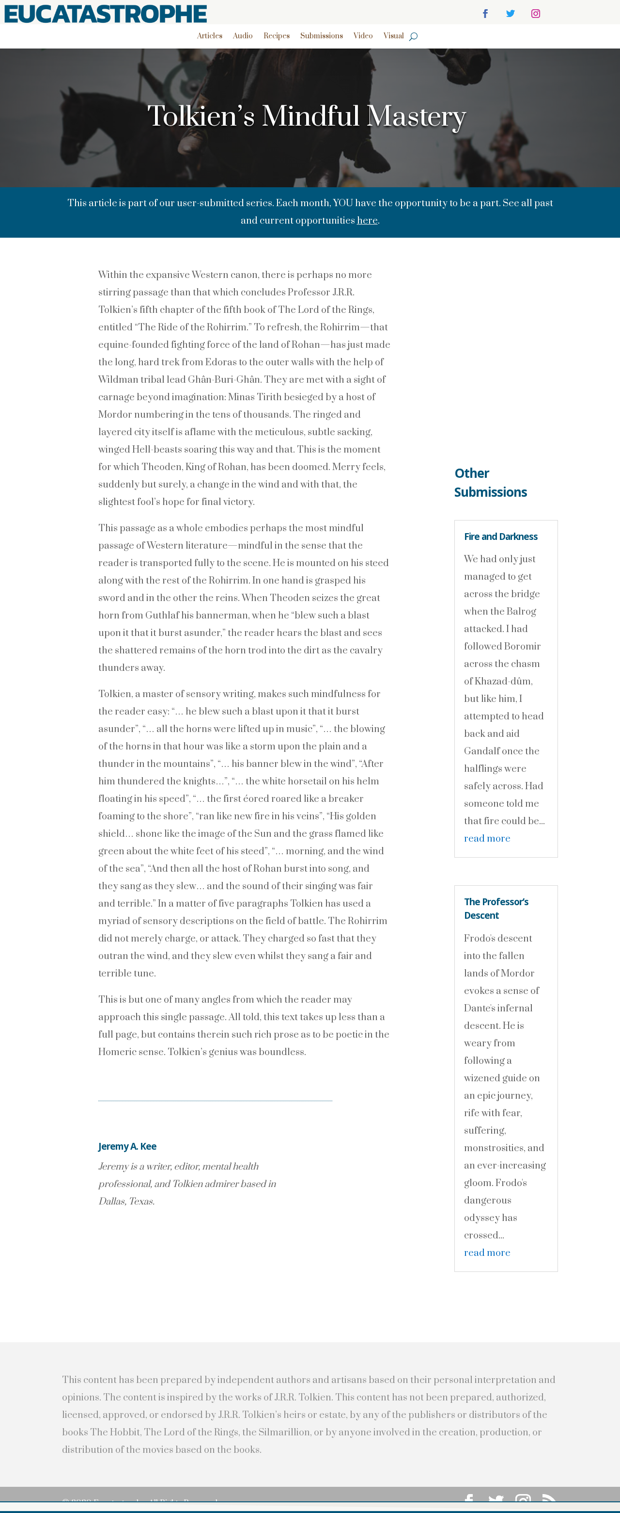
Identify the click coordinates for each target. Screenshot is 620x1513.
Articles (209, 37)
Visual (394, 37)
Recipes (277, 37)
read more (487, 839)
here (367, 221)
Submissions (321, 37)
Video (363, 37)
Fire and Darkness (501, 536)
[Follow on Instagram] (535, 13)
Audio (243, 37)
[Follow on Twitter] (510, 13)
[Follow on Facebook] (485, 13)
